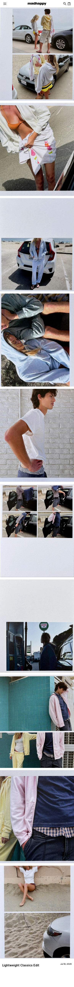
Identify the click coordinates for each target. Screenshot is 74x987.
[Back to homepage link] (37, 3)
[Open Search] (64, 3)
